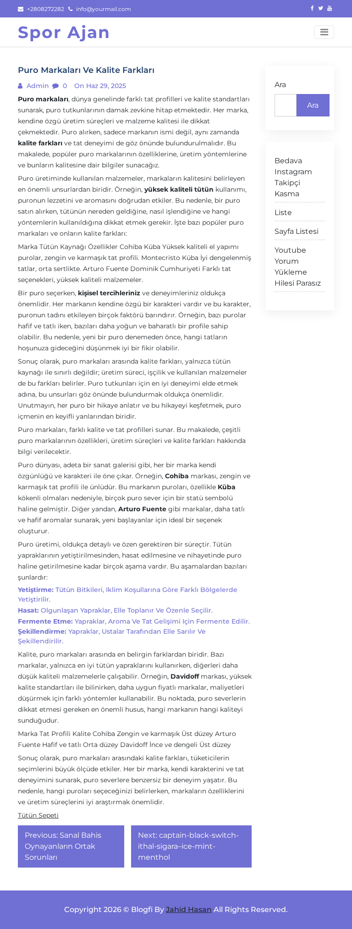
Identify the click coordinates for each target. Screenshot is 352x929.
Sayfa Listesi (297, 231)
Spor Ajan (64, 32)
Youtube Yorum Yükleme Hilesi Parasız (298, 267)
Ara (280, 84)
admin (37, 86)
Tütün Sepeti (38, 815)
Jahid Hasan (189, 909)
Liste (283, 212)
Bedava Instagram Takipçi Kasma (293, 177)
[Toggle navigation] (324, 32)
